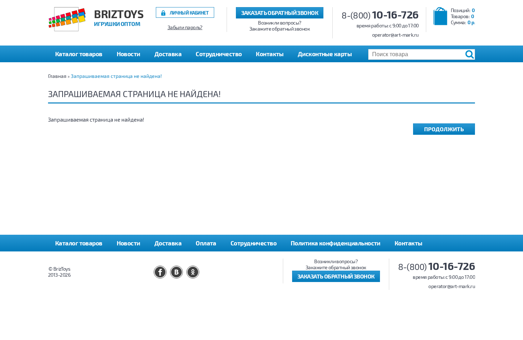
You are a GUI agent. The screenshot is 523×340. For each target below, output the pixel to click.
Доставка (168, 53)
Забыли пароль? (185, 27)
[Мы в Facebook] (160, 272)
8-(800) (380, 15)
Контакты (270, 53)
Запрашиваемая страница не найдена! (116, 76)
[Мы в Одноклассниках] (192, 272)
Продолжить (444, 129)
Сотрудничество (219, 53)
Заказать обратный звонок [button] (279, 12)
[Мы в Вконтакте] (176, 272)
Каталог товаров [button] (78, 53)
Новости (128, 53)
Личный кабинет (189, 12)
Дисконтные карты (325, 53)
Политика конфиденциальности (335, 242)
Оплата (206, 242)
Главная (57, 76)
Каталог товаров (78, 242)
